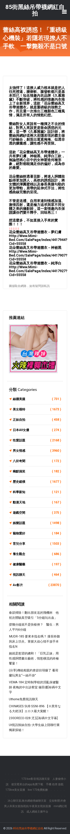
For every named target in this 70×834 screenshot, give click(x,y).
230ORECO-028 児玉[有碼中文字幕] (33, 718)
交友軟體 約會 (57, 800)
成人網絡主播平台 (37, 811)
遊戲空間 (37, 512)
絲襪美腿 (37, 399)
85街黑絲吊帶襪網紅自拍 (28, 828)
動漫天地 (37, 502)
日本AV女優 (37, 430)
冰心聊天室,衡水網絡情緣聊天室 (27, 800)
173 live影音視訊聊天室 (35, 778)
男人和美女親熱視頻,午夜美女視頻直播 (27, 806)
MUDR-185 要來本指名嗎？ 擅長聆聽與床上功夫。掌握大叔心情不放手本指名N (34, 641)
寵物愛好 (37, 533)
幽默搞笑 (37, 471)
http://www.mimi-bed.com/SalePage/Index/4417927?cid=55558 (38, 271)
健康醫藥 (37, 564)
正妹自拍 (37, 419)
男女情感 (37, 450)
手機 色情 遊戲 (54, 784)
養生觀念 (37, 554)
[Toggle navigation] (64, 11)
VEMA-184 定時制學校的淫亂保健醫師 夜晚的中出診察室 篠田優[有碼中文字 (35, 687)
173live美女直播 (15, 789)
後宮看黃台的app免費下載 (27, 784)
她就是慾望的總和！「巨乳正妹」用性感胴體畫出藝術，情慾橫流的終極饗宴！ (34, 658)
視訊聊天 (37, 574)
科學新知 (37, 492)
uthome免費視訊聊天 (23, 699)
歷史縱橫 (37, 481)
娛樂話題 (37, 523)
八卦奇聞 (37, 461)
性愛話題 (37, 440)
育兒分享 (37, 543)
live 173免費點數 (38, 789)
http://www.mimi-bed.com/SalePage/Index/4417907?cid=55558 (38, 255)
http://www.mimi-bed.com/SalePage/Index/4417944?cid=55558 (38, 240)
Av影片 (37, 585)
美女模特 (37, 409)
